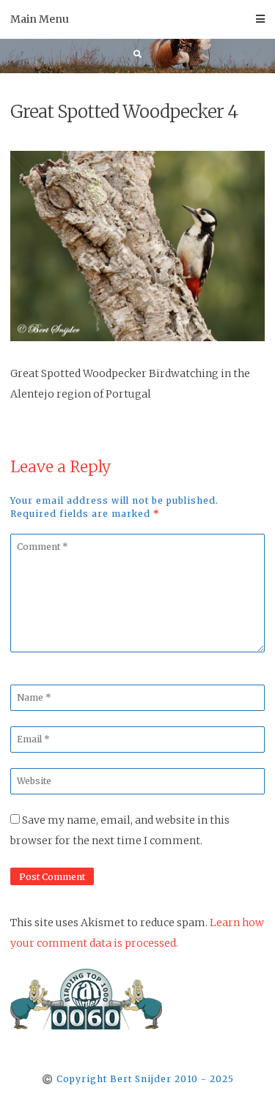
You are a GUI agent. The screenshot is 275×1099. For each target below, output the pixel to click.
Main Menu (39, 19)
